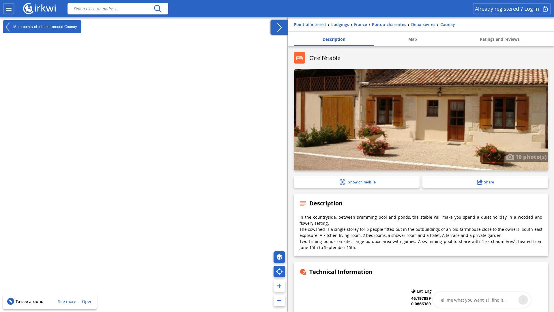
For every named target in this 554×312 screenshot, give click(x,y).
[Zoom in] (279, 286)
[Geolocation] (279, 271)
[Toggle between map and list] (279, 27)
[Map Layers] (279, 257)
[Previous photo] (488, 157)
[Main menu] (8, 8)
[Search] (157, 8)
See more (67, 301)
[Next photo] (499, 157)
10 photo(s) (530, 157)
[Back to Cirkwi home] (39, 8)
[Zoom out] (279, 300)
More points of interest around (44, 26)
